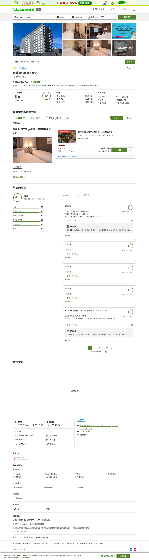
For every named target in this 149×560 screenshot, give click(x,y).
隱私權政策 (26, 557)
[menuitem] (100, 9)
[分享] (134, 68)
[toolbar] (71, 17)
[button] (23, 10)
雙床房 (58, 118)
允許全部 (123, 556)
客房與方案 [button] (24, 62)
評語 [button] (32, 62)
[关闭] (145, 556)
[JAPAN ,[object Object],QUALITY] (20, 77)
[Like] (128, 67)
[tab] (116, 118)
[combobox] (34, 17)
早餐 (50, 118)
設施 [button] (37, 62)
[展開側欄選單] (134, 9)
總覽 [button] (16, 62)
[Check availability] (130, 150)
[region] (74, 556)
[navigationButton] (85, 348)
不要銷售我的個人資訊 (84, 543)
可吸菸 (68, 118)
